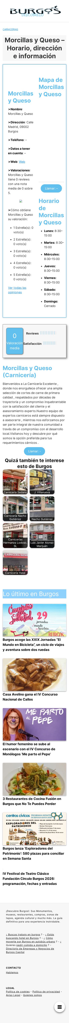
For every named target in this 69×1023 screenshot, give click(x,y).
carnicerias (10, 29)
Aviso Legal (13, 995)
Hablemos (12, 972)
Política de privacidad (46, 991)
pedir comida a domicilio (31, 945)
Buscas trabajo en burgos (23, 934)
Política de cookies (18, 991)
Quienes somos (32, 995)
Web (22, 161)
